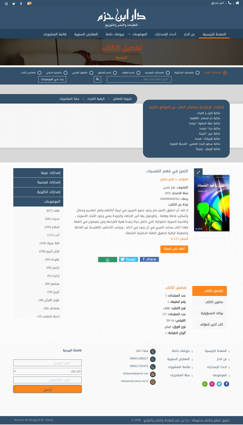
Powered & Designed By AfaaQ (33, 420)
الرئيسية (121, 57)
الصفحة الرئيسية (214, 34)
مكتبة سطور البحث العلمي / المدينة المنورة (195, 144)
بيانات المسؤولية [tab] (212, 313)
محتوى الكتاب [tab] (214, 302)
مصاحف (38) (51, 308)
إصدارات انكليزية (48, 192)
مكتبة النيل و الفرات (208, 113)
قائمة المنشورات (54, 34)
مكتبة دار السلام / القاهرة (205, 118)
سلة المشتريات (69, 99)
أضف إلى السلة (174, 249)
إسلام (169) (51, 227)
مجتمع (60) (52, 284)
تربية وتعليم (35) (48, 316)
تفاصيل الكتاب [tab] (213, 291)
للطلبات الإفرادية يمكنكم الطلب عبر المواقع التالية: (186, 107)
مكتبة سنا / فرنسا (210, 129)
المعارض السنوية (86, 34)
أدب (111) (53, 235)
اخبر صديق (217, 3)
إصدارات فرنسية (48, 182)
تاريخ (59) (53, 292)
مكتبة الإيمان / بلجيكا (208, 149)
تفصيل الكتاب (121, 48)
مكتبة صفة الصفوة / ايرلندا (204, 123)
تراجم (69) (53, 268)
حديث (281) (52, 219)
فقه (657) (53, 211)
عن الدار (189, 34)
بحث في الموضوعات (52, 79)
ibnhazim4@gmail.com (135, 373)
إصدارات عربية (50, 173)
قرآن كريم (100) (49, 251)
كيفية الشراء (96, 99)
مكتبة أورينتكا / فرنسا (207, 139)
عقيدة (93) (52, 259)
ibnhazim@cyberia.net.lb (134, 381)
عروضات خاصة (115, 34)
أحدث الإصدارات (165, 34)
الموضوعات (139, 34)
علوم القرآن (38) (49, 300)
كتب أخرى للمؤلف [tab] (211, 324)
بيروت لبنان (142, 351)
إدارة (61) (53, 276)
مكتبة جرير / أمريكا (209, 134)
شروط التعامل (122, 99)
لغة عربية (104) (49, 243)
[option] (186, 152)
